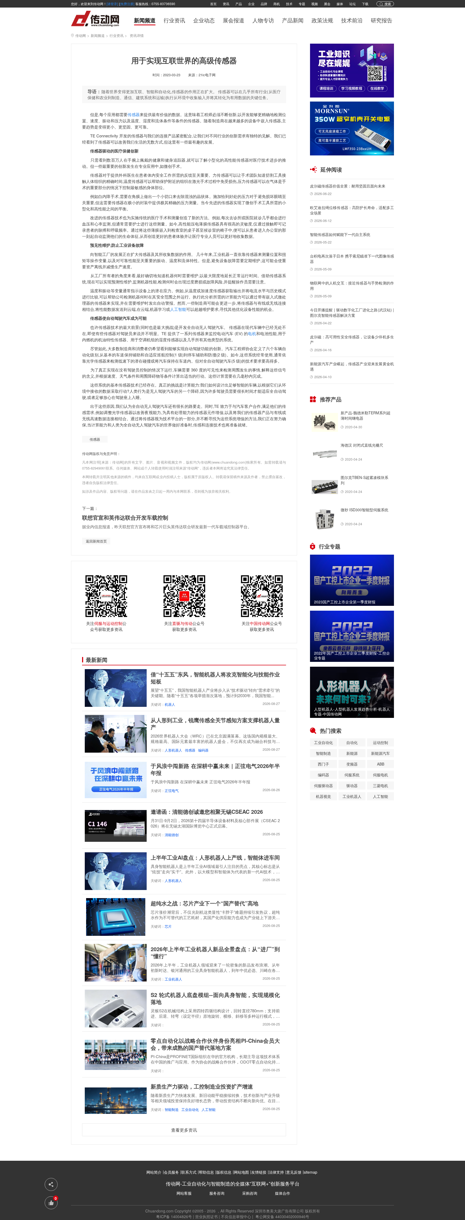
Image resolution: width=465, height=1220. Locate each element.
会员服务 (171, 1172)
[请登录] (112, 3)
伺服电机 (380, 774)
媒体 (340, 3)
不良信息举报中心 (236, 1216)
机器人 (170, 704)
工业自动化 (190, 1109)
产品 (238, 3)
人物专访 (263, 20)
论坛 (352, 3)
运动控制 (380, 742)
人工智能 (178, 309)
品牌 (264, 3)
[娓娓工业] (352, 71)
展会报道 (233, 20)
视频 (314, 3)
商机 (276, 3)
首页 (213, 3)
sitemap (310, 1172)
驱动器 (352, 785)
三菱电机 (380, 785)
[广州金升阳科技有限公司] (352, 128)
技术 (289, 3)
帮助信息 (206, 1172)
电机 (252, 333)
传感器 (134, 114)
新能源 (352, 753)
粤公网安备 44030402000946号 (281, 1216)
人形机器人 (173, 750)
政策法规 (322, 20)
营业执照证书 (206, 1216)
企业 (251, 3)
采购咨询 (249, 1193)
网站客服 (184, 1193)
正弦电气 (172, 790)
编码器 (203, 750)
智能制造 (172, 1109)
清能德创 (172, 834)
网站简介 (153, 1172)
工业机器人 (173, 979)
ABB (380, 764)
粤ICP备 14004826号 (174, 1216)
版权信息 (223, 1172)
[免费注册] (127, 3)
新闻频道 (145, 20)
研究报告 (381, 20)
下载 (365, 3)
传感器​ (95, 439)
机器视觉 (323, 796)
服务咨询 (216, 1193)
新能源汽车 (380, 753)
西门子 (323, 764)
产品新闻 (293, 20)
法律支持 (276, 1172)
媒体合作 (282, 1193)
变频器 (352, 764)
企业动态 (204, 20)
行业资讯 (174, 20)
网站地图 (241, 1172)
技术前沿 (352, 20)
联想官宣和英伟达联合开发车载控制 (125, 517)
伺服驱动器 (323, 785)
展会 (327, 3)
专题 (302, 3)
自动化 (352, 742)
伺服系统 (352, 774)
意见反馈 (293, 1172)
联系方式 (188, 1172)
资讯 (226, 3)
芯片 (168, 926)
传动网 (80, 35)
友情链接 (258, 1172)
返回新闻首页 (96, 541)
